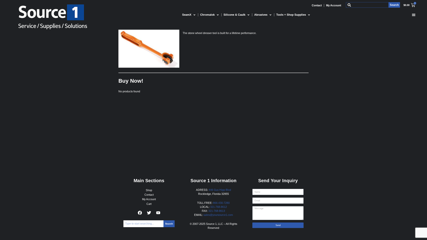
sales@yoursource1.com (218, 215)
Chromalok (207, 14)
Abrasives (260, 14)
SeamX (186, 14)
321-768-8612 (218, 207)
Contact (317, 5)
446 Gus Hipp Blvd (220, 189)
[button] (413, 15)
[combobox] (367, 5)
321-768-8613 (216, 211)
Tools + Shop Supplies (291, 14)
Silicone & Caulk (234, 14)
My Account (333, 5)
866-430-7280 (221, 203)
